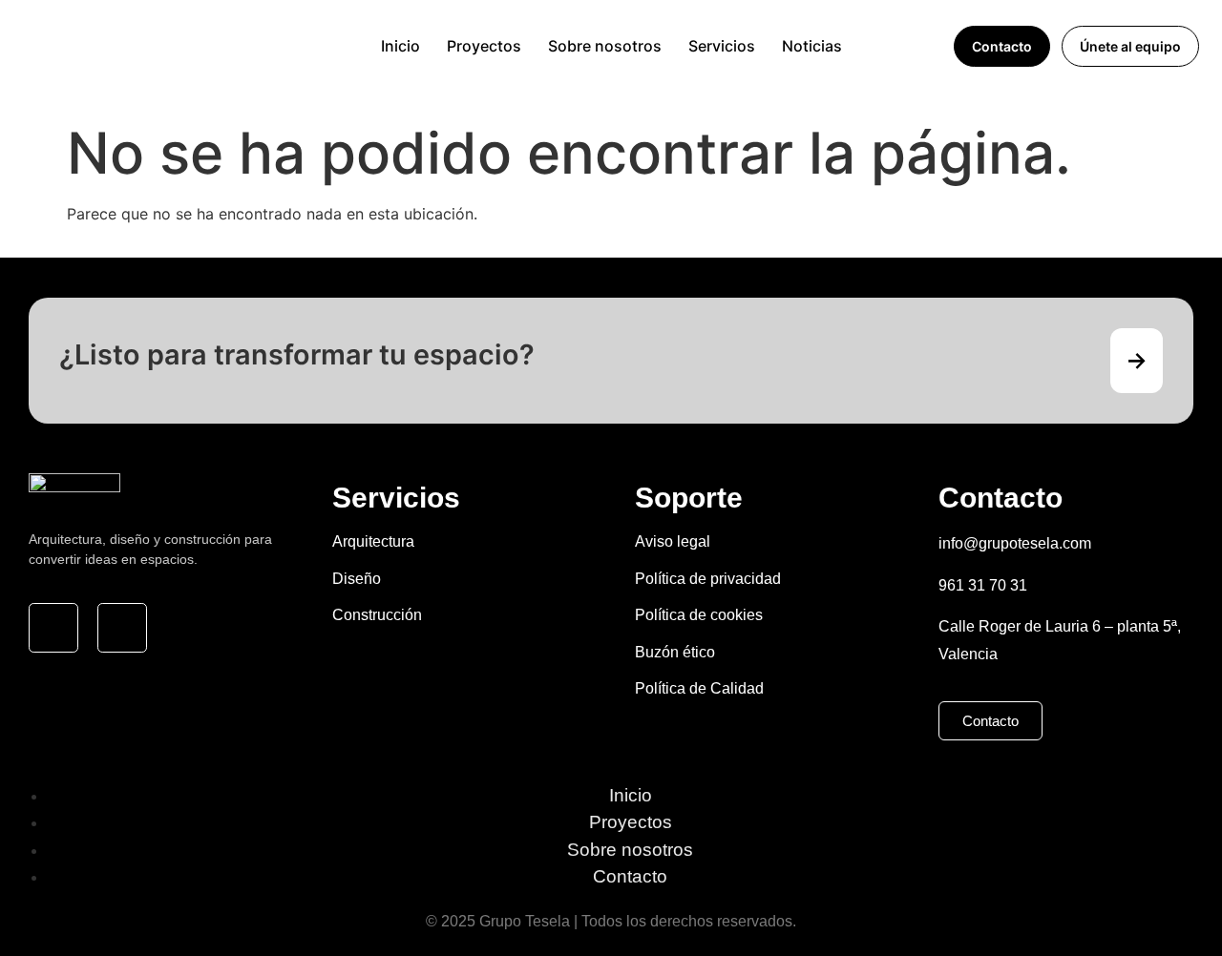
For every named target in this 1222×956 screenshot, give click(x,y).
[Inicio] (238, 46)
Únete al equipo (1130, 46)
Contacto (1002, 46)
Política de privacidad (708, 579)
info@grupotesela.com (1014, 543)
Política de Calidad (699, 688)
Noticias (812, 45)
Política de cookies (699, 615)
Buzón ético (675, 652)
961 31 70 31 (982, 585)
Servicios (721, 45)
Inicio (400, 45)
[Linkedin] (122, 628)
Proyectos (484, 45)
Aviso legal (672, 541)
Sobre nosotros (605, 45)
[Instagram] (53, 628)
